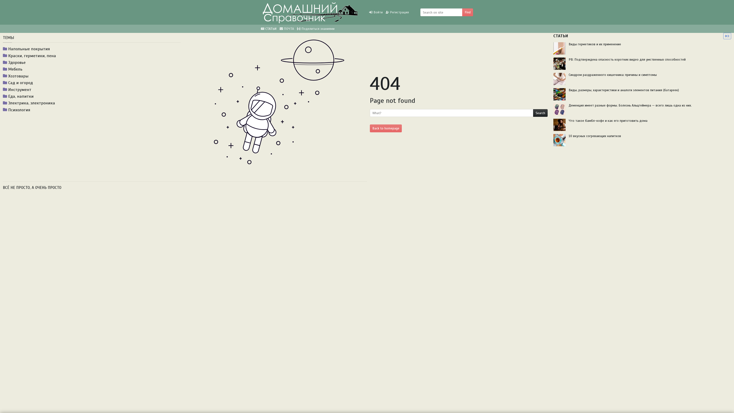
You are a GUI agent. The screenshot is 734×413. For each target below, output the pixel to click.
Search (540, 113)
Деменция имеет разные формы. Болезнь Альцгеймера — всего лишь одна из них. (630, 105)
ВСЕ (727, 36)
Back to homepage (385, 128)
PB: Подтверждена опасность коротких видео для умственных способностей (627, 59)
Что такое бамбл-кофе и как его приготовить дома (608, 121)
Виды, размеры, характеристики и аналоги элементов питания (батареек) (624, 90)
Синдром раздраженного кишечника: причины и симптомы (613, 75)
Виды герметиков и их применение (595, 44)
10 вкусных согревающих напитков (595, 136)
